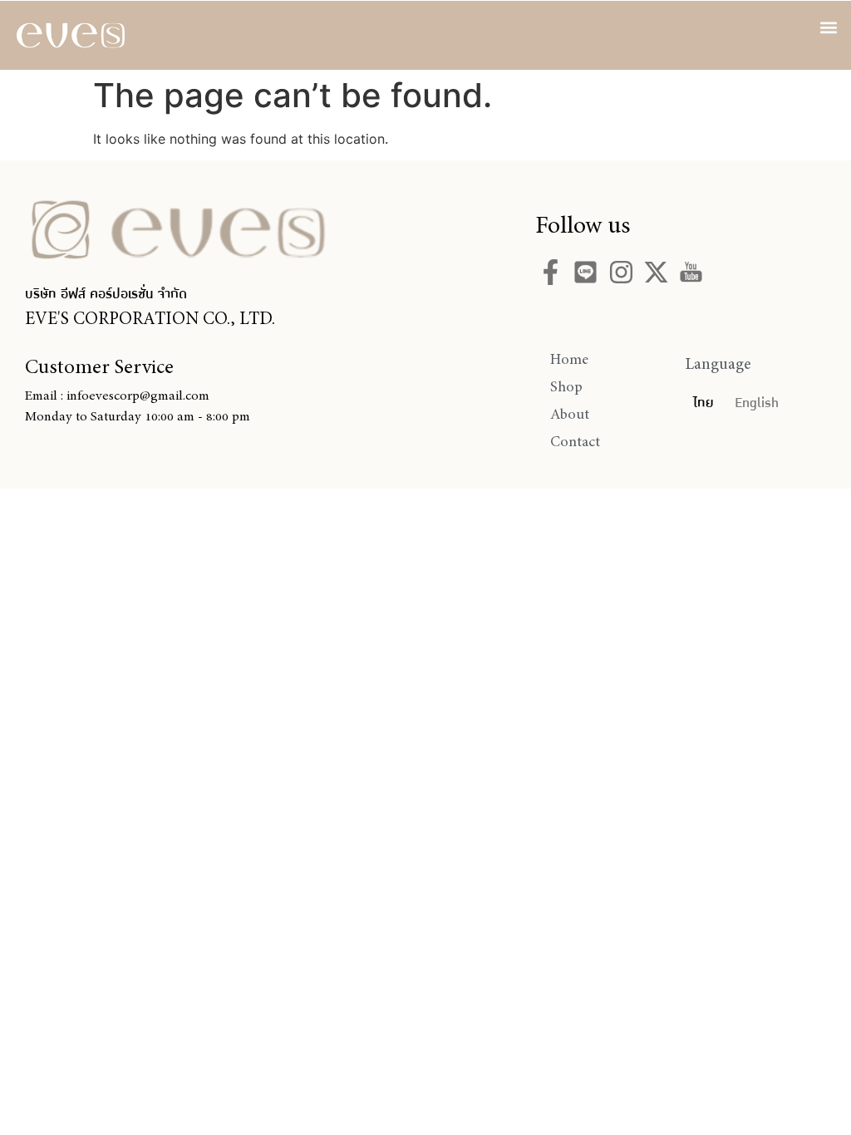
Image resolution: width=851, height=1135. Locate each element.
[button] (829, 27)
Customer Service (99, 366)
